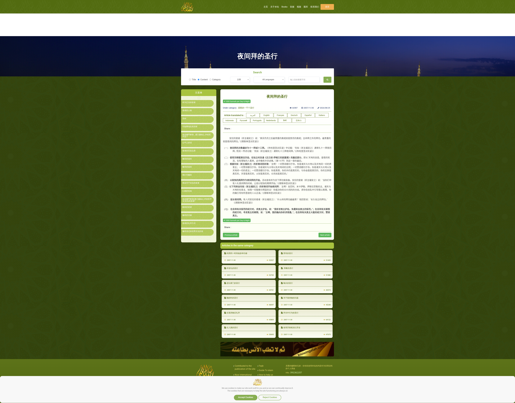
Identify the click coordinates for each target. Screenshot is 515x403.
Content (204, 79)
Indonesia (229, 120)
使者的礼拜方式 (189, 223)
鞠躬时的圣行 (232, 298)
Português (257, 120)
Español (308, 115)
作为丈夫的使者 (189, 102)
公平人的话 (187, 143)
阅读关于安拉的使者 (190, 183)
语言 (327, 7)
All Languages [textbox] (268, 79)
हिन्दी (284, 120)
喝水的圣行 (288, 283)
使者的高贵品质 (189, 151)
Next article (325, 235)
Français (280, 115)
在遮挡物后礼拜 (233, 313)
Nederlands (271, 120)
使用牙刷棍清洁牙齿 (291, 327)
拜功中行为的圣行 (290, 313)
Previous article (231, 235)
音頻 (184, 119)
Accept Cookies (245, 397)
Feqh (261, 366)
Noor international (243, 374)
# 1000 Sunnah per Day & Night (237, 101)
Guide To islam (266, 370)
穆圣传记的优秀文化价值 (192, 231)
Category (216, 79)
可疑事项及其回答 (189, 127)
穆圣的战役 (187, 159)
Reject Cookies (270, 397)
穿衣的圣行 (288, 253)
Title (194, 79)
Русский (243, 120)
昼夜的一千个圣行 (246, 108)
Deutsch (294, 115)
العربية (252, 115)
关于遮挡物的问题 (290, 298)
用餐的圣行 (288, 268)
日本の (298, 120)
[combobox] (240, 80)
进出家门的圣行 (233, 283)
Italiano (322, 115)
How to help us (266, 374)
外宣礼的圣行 (232, 268)
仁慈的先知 (187, 191)
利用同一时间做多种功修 (237, 253)
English (267, 115)
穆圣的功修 (187, 215)
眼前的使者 (187, 207)
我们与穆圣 (187, 175)
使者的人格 (187, 110)
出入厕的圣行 (232, 327)
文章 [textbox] (239, 79)
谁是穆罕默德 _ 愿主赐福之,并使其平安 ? (196, 136)
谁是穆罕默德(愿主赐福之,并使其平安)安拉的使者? (197, 200)
